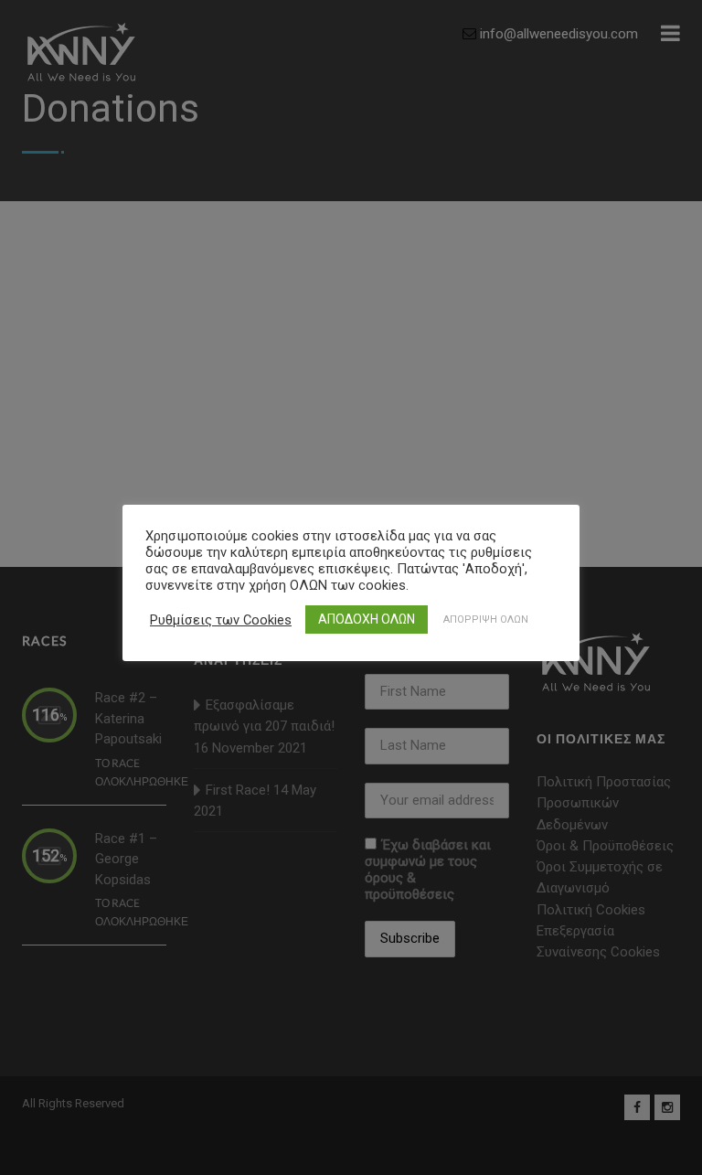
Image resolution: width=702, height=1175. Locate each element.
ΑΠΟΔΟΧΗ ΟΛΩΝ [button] (366, 619)
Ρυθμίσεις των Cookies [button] (221, 620)
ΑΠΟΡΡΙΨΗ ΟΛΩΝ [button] (485, 619)
